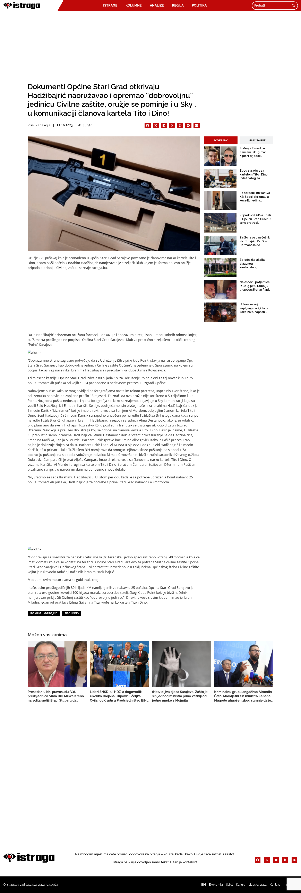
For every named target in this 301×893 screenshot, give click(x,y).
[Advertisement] (150, 45)
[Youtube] (276, 860)
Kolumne (134, 5)
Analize (157, 5)
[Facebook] (257, 860)
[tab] (221, 140)
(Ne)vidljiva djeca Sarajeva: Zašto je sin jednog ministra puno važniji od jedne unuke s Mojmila (180, 696)
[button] (148, 125)
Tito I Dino (72, 613)
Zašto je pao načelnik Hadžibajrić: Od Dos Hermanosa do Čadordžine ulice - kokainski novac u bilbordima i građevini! (255, 241)
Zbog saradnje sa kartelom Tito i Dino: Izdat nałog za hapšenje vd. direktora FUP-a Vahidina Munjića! (255, 174)
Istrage (110, 5)
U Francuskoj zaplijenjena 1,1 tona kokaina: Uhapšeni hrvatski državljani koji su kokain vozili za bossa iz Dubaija (255, 308)
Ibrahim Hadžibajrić (43, 613)
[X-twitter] (267, 860)
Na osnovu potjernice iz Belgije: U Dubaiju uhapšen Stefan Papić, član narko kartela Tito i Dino (255, 285)
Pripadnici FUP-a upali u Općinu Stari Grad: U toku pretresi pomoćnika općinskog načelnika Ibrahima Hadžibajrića (255, 219)
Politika (199, 5)
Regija (178, 5)
